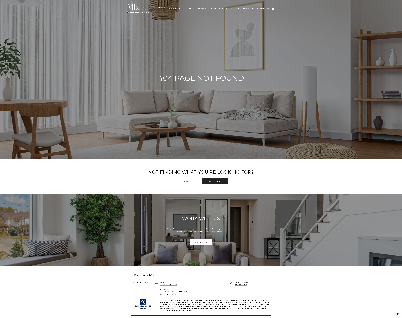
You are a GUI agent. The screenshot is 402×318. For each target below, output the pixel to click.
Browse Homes (215, 181)
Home (186, 181)
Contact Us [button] (201, 242)
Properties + (160, 8)
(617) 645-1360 (240, 285)
